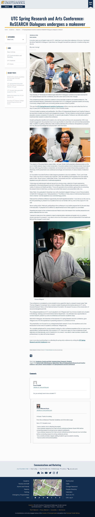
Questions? (31, 505)
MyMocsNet (70, 481)
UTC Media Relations (48, 350)
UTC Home (10, 64)
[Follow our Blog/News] (39, 497)
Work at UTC (70, 495)
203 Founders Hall (22, 469)
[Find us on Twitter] (50, 473)
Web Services (62, 510)
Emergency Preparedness (20, 495)
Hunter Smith (39, 363)
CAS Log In (69, 497)
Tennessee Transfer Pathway (73, 513)
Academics (39, 361)
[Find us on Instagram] (54, 473)
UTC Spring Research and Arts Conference (63, 364)
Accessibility (54, 510)
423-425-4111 (73, 469)
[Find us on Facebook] (59, 497)
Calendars (69, 492)
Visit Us (7, 7)
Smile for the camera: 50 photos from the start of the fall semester (15, 78)
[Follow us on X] (51, 497)
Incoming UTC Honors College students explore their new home (15, 102)
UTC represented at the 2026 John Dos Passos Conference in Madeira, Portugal (15, 85)
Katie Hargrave (48, 363)
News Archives (11, 52)
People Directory (71, 489)
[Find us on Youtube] (47, 497)
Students (69, 361)
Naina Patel (56, 363)
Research (63, 361)
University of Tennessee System (49, 513)
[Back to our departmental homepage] (35, 497)
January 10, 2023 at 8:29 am (41, 387)
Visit (27, 497)
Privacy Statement (44, 510)
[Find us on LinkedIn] (42, 473)
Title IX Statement (34, 510)
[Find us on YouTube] (46, 473)
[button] (78, 2)
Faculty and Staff (46, 361)
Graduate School (56, 361)
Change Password (71, 486)
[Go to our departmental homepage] (38, 473)
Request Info (19, 7)
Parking (26, 492)
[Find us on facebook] (57, 473)
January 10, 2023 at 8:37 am (44, 410)
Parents (26, 489)
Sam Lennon (38, 364)
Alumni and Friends (23, 486)
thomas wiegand (47, 364)
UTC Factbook (11, 60)
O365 (67, 484)
